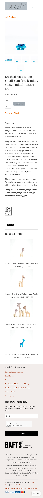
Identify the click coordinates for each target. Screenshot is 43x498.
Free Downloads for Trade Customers (17, 388)
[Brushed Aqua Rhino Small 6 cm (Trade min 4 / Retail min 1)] (21, 37)
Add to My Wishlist (12, 113)
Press (7, 380)
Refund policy (9, 396)
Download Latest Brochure (14, 372)
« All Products (10, 17)
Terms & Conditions (16, 485)
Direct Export (9, 376)
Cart (34, 9)
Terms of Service (10, 392)
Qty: (6, 100)
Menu (34, 5)
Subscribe (21, 434)
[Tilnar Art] (16, 6)
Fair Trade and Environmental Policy (17, 384)
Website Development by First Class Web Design (21, 488)
